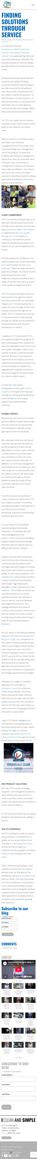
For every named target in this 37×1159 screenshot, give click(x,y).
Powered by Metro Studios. (11, 1152)
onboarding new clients (22, 843)
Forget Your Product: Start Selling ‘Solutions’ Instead (15, 52)
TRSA (28, 740)
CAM (22, 534)
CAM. (11, 577)
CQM (7, 293)
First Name (5, 922)
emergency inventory (10, 688)
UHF (13, 304)
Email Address (6, 918)
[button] (21, 981)
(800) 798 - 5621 (14, 1133)
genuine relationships (25, 875)
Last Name (4, 927)
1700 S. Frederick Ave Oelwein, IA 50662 (10, 1129)
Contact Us (6, 1138)
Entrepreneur (7, 49)
